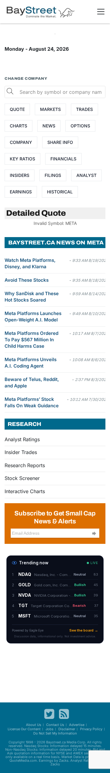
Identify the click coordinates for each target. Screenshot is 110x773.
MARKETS (50, 109)
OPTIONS (80, 125)
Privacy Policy (91, 729)
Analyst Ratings (22, 439)
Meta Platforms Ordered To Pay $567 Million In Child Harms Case (31, 339)
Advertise (76, 725)
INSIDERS (19, 175)
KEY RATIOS (22, 158)
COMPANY (21, 142)
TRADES (84, 109)
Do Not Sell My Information (55, 733)
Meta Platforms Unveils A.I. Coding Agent (31, 363)
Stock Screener (22, 478)
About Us (33, 725)
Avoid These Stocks (27, 280)
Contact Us (55, 725)
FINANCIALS (63, 158)
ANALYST (86, 175)
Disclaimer (66, 729)
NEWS (48, 125)
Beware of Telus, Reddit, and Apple (32, 382)
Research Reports (25, 465)
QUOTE (17, 109)
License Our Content (24, 729)
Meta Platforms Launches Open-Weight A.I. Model (33, 316)
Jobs (49, 729)
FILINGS (53, 175)
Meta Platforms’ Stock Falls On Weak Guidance (32, 402)
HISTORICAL (60, 191)
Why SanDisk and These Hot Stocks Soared (32, 297)
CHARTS (18, 125)
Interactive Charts (25, 491)
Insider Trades (21, 452)
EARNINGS (21, 191)
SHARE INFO (60, 142)
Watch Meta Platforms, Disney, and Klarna (30, 263)
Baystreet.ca (56, 742)
